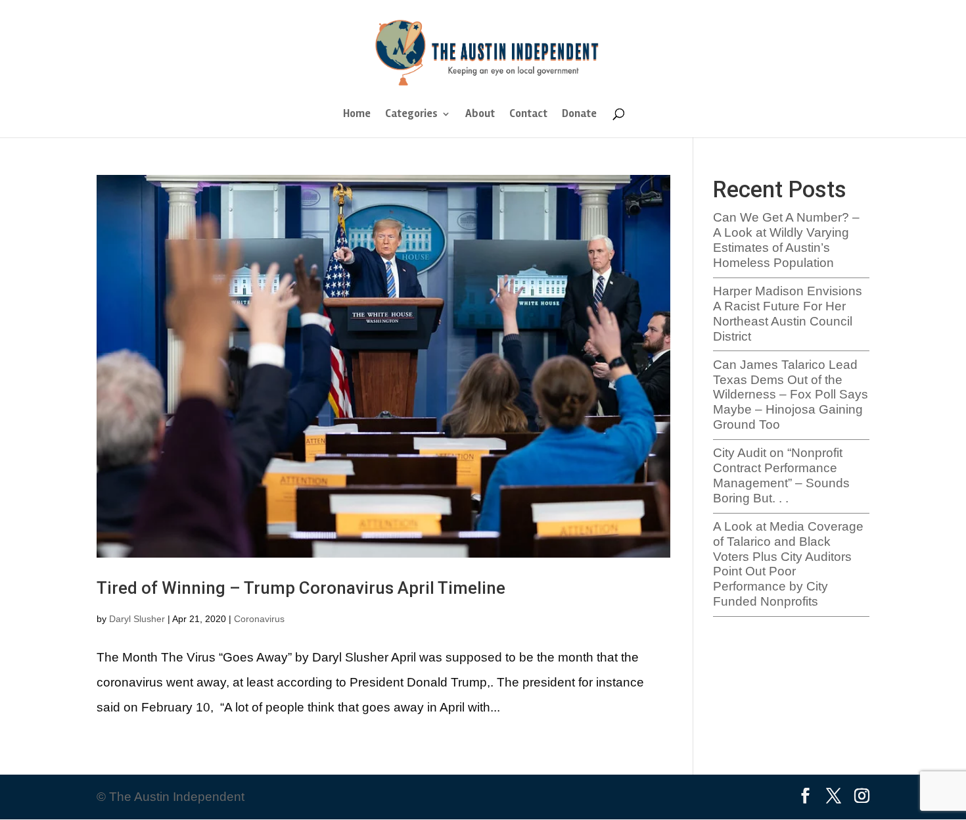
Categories (411, 114)
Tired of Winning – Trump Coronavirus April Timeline (301, 588)
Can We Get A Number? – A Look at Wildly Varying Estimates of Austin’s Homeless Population (786, 239)
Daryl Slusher (137, 619)
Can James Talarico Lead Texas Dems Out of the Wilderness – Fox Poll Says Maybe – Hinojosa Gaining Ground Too (790, 394)
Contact (528, 114)
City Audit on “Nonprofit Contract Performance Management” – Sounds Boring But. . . (781, 475)
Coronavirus (259, 619)
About (480, 114)
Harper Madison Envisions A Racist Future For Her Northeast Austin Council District (787, 313)
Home (357, 114)
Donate (579, 114)
